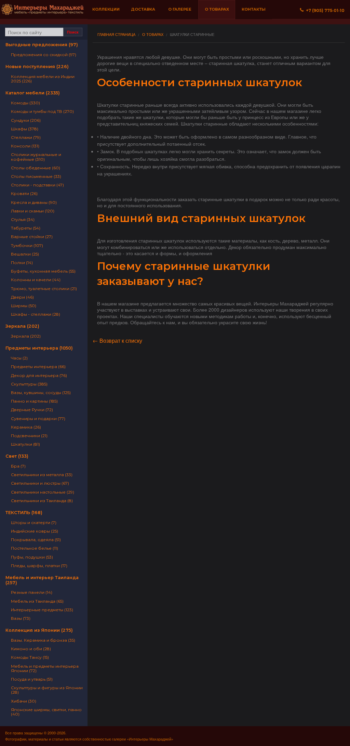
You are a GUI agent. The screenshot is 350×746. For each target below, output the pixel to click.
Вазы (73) (20, 618)
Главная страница (116, 34)
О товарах (217, 9)
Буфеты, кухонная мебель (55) (43, 271)
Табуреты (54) (25, 228)
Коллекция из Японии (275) (39, 630)
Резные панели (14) (31, 592)
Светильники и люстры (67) (40, 483)
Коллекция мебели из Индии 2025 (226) (43, 78)
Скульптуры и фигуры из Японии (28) (47, 690)
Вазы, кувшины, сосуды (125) (41, 392)
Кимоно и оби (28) (31, 648)
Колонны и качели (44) (35, 279)
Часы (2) (19, 358)
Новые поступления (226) (37, 66)
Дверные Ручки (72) (32, 409)
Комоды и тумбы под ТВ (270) (42, 111)
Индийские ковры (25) (34, 531)
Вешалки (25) (25, 254)
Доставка (143, 9)
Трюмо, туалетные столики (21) (44, 288)
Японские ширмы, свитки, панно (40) (46, 712)
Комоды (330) (25, 102)
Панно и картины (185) (34, 401)
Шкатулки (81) (25, 444)
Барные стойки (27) (32, 236)
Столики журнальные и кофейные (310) (36, 156)
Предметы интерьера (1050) (39, 348)
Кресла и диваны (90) (34, 202)
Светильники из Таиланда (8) (42, 500)
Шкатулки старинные (192, 34)
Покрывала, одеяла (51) (36, 539)
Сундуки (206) (26, 120)
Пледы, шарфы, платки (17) (39, 565)
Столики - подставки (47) (37, 184)
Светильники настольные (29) (42, 492)
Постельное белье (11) (34, 548)
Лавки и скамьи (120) (32, 210)
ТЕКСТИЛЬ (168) (23, 512)
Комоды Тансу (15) (30, 657)
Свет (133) (16, 456)
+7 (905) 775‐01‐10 (324, 10)
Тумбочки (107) (27, 245)
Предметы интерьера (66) (38, 366)
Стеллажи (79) (26, 137)
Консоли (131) (25, 145)
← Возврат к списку (117, 340)
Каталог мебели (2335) (32, 92)
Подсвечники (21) (29, 435)
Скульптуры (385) (29, 384)
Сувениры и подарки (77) (38, 418)
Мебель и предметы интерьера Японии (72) (45, 668)
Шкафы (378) (24, 128)
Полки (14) (22, 262)
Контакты (254, 9)
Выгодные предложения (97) (41, 44)
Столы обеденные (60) (35, 167)
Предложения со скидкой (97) (43, 54)
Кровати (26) (24, 193)
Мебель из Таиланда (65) (37, 601)
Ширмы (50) (23, 305)
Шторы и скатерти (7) (33, 522)
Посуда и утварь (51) (32, 679)
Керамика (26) (26, 427)
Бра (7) (18, 466)
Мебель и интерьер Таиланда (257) (42, 580)
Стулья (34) (23, 219)
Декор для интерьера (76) (39, 375)
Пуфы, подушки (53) (32, 557)
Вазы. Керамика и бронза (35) (43, 640)
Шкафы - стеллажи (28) (35, 314)
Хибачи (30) (23, 701)
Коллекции (106, 9)
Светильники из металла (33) (41, 474)
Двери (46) (22, 297)
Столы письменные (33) (36, 176)
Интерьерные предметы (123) (42, 609)
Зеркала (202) (22, 326)
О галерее (179, 9)
